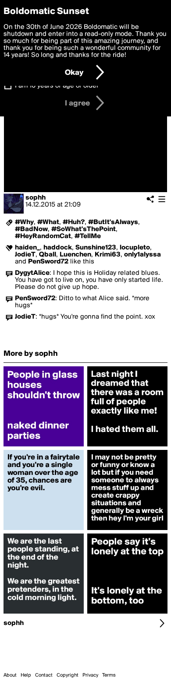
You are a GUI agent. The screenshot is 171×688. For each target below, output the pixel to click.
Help (26, 675)
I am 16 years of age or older (57, 85)
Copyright (67, 675)
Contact (44, 675)
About (10, 675)
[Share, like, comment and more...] (44, 446)
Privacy (90, 675)
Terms (109, 675)
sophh (35, 197)
